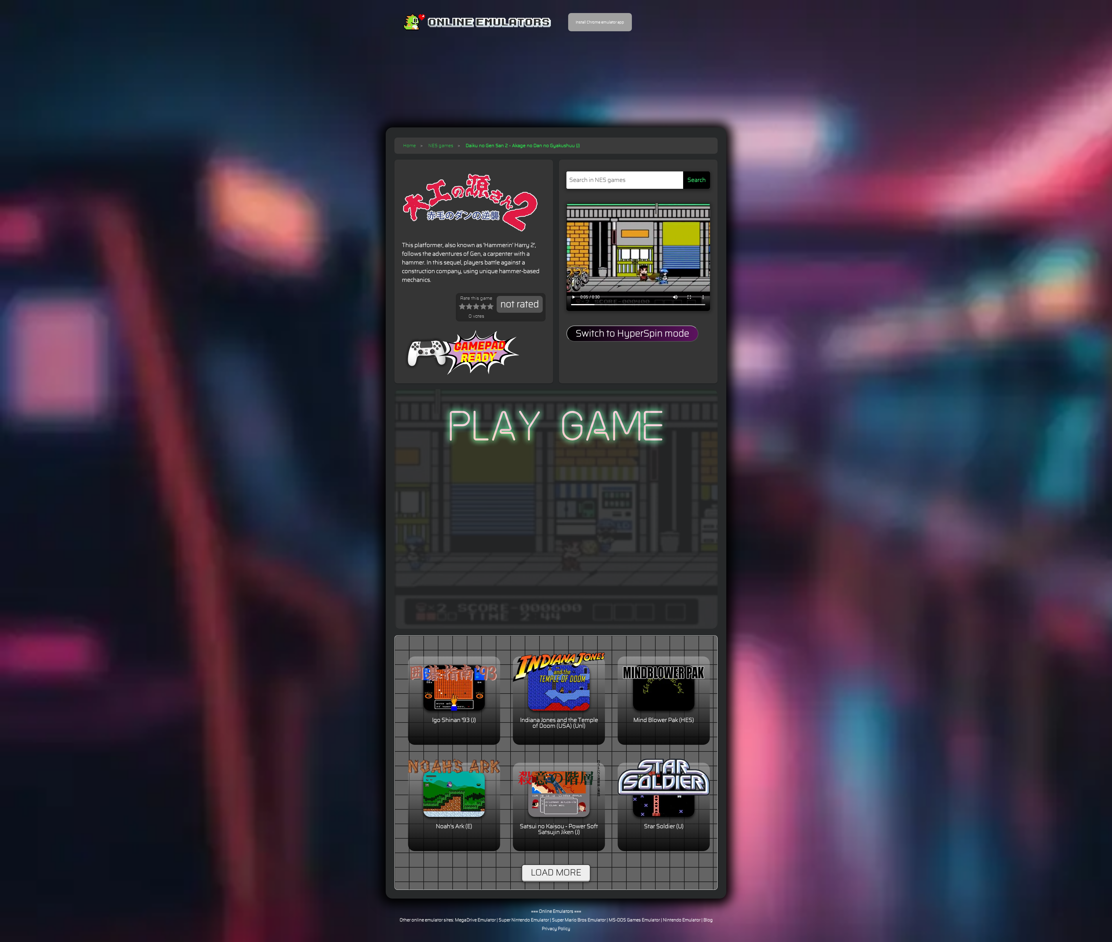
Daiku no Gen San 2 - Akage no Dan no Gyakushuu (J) (523, 145)
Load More (556, 872)
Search (696, 180)
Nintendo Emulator (682, 920)
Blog (708, 920)
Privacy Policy (556, 929)
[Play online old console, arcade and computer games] (468, 22)
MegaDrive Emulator (475, 920)
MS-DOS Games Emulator (634, 920)
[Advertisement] (556, 75)
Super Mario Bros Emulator (579, 920)
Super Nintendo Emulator (524, 920)
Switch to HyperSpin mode (632, 333)
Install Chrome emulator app (600, 22)
